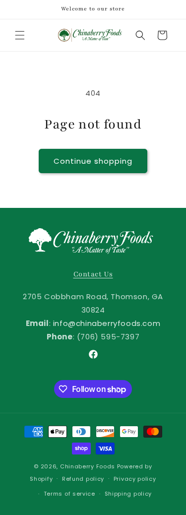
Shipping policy (128, 494)
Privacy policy (135, 479)
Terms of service (69, 494)
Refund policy (83, 479)
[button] (20, 35)
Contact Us (93, 274)
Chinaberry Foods (87, 466)
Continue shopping (93, 161)
